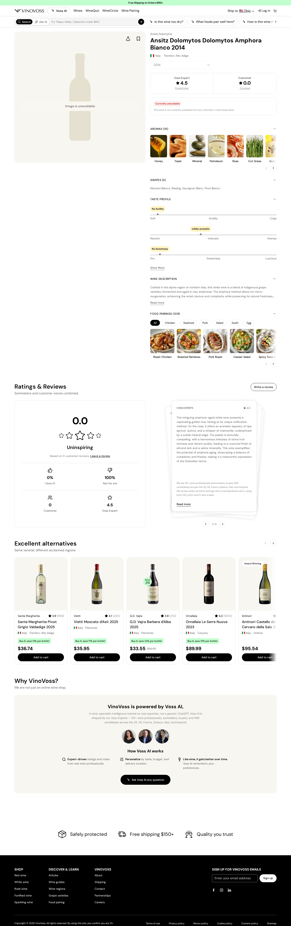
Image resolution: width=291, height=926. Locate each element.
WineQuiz (92, 11)
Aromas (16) (159, 129)
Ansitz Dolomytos (161, 34)
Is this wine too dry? (168, 22)
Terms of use (153, 923)
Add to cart (40, 657)
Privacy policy (176, 923)
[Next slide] (273, 168)
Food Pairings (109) (165, 313)
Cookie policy (224, 923)
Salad (219, 323)
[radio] (24, 21)
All (155, 323)
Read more (157, 302)
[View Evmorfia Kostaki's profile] (129, 736)
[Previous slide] (266, 168)
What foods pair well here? (215, 22)
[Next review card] (223, 524)
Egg (249, 323)
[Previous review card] (206, 524)
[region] (210, 22)
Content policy (249, 923)
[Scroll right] (275, 22)
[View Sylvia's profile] (162, 736)
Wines (77, 11)
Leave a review (100, 456)
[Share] (128, 39)
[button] (79, 22)
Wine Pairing (130, 11)
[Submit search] (141, 22)
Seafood (188, 323)
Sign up (268, 878)
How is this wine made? (264, 22)
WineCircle (110, 11)
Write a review (263, 387)
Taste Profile (160, 199)
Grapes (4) (158, 180)
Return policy (200, 923)
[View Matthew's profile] (145, 736)
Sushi (235, 323)
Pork (205, 323)
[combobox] (181, 65)
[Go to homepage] (29, 10)
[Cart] (275, 11)
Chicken (170, 323)
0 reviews (245, 88)
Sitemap (272, 923)
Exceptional (181, 88)
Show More (157, 267)
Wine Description (163, 279)
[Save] (138, 39)
